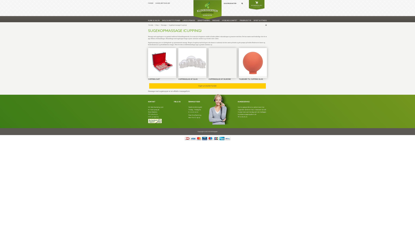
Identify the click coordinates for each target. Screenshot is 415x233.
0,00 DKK (256, 6)
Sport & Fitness (260, 20)
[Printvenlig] (266, 25)
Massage (216, 20)
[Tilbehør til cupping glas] (253, 62)
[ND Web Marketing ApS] (207, 9)
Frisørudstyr (245, 20)
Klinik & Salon (154, 20)
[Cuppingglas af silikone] (223, 62)
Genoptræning (203, 20)
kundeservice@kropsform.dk (247, 114)
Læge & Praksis (189, 20)
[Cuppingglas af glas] (192, 62)
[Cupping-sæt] (162, 62)
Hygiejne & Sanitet (229, 20)
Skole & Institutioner (171, 20)
